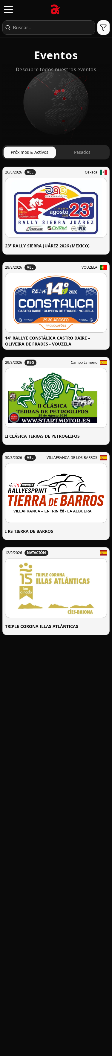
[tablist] (56, 152)
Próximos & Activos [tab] (29, 152)
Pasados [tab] (82, 152)
